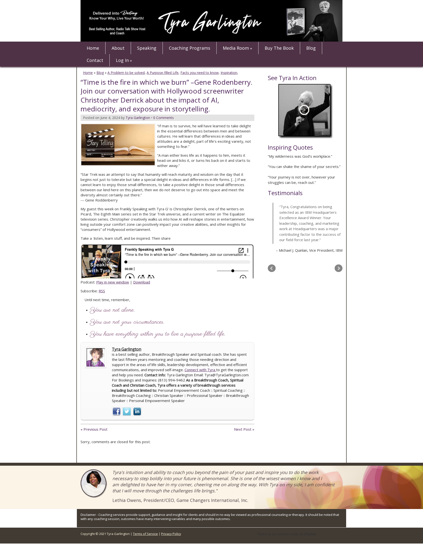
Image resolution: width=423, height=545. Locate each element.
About (118, 48)
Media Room (236, 48)
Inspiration (229, 72)
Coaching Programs (189, 48)
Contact (95, 60)
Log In (122, 60)
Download (141, 282)
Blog (311, 48)
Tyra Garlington (126, 349)
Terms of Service (145, 534)
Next (338, 268)
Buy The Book (279, 48)
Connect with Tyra (200, 369)
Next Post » (244, 429)
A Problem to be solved (126, 72)
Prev (272, 268)
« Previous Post (94, 429)
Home (93, 48)
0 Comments (163, 117)
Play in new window (112, 282)
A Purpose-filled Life (162, 72)
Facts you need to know (199, 72)
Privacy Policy (171, 534)
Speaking (146, 48)
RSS (102, 290)
